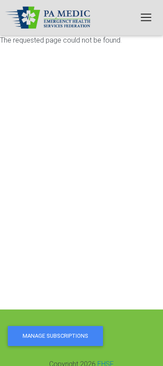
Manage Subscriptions (55, 336)
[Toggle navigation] (146, 17)
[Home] (48, 17)
